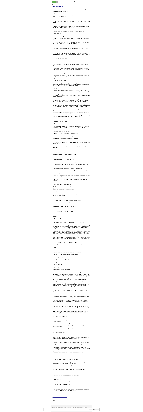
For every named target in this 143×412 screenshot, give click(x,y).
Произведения (72, 1)
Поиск (78, 1)
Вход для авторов (88, 1)
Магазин (81, 1)
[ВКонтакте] (64, 394)
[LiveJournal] (66, 394)
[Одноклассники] (65, 394)
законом (64, 407)
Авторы (68, 1)
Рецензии (75, 1)
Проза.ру (78, 405)
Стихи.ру (76, 405)
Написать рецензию (54, 401)
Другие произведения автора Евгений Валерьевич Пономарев (59, 397)
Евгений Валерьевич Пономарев (57, 6)
